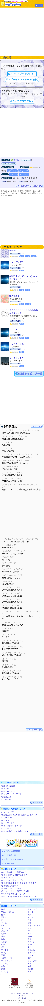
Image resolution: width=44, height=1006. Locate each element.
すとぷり (4, 964)
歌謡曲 (30, 969)
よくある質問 (8, 863)
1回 (2, 947)
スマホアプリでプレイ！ (23, 73)
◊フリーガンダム (7, 818)
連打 (29, 931)
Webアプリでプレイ (23, 101)
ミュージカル (33, 961)
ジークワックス (16, 358)
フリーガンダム (16, 344)
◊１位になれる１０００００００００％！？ (18, 883)
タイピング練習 (34, 926)
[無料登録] (22, 843)
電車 (3, 936)
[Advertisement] (22, 31)
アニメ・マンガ (7, 912)
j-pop (30, 936)
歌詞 (9, 171)
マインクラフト (7, 961)
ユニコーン (23, 174)
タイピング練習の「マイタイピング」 (22, 993)
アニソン (31, 942)
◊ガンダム (5, 820)
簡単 (3, 915)
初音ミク (4, 934)
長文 (29, 923)
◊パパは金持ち (7, 799)
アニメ (30, 917)
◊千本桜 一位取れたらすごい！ (14, 888)
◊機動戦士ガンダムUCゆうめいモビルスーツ (19, 815)
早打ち (4, 917)
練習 (3, 969)
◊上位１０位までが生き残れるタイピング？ (18, 897)
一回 (29, 934)
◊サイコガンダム (7, 812)
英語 (29, 966)
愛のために (14, 296)
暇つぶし (31, 950)
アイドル (4, 950)
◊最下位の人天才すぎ (9, 886)
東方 (29, 947)
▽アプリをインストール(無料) (22, 79)
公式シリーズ (6, 958)
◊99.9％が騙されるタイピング (13, 894)
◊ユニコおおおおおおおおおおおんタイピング (19, 831)
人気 (29, 964)
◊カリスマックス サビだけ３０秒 (15, 891)
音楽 (29, 915)
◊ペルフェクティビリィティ (12, 826)
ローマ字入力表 (9, 855)
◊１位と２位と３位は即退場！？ (14, 875)
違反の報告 (37, 186)
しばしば (4, 972)
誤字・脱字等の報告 (23, 186)
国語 (3, 939)
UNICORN (14, 174)
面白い (30, 945)
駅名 (29, 928)
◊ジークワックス (7, 823)
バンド (30, 955)
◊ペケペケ (5, 789)
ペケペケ (13, 250)
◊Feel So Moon (8, 791)
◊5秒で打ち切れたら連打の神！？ (14, 872)
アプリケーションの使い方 (14, 859)
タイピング (32, 909)
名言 (29, 972)
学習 (3, 955)
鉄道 (29, 920)
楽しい (4, 926)
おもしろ (4, 931)
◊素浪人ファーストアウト (11, 794)
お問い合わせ (22, 998)
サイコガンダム (16, 262)
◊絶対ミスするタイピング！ (12, 880)
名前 (3, 966)
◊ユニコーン (6, 828)
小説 (3, 945)
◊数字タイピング (7, 878)
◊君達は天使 (6, 797)
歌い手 (4, 953)
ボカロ (30, 912)
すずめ (16, 160)
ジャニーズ (5, 928)
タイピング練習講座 (11, 851)
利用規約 (22, 995)
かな (14, 171)
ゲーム (4, 923)
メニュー (38, 5)
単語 (29, 958)
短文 (29, 939)
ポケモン (31, 953)
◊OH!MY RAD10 (8, 786)
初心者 (4, 942)
